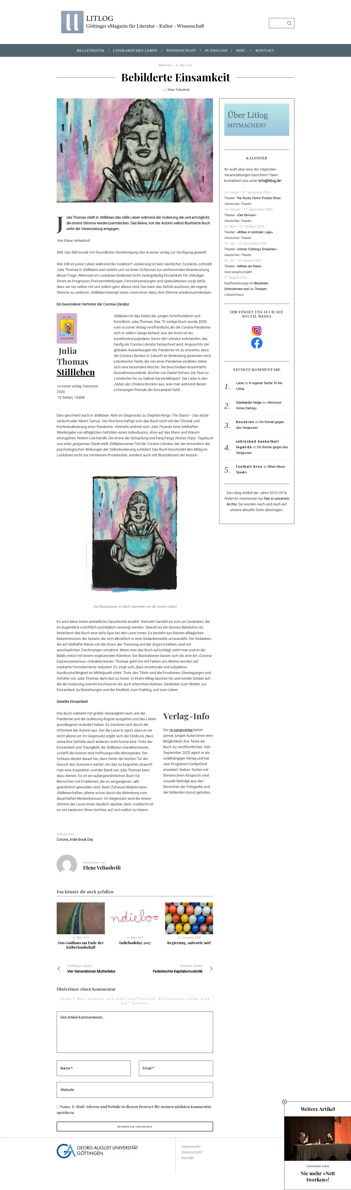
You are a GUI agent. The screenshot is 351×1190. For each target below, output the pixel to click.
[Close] (284, 1101)
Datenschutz (192, 1152)
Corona (62, 839)
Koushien (245, 422)
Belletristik (165, 65)
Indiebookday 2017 (135, 942)
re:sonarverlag (181, 730)
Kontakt (188, 1158)
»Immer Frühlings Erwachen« (256, 249)
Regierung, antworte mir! (189, 942)
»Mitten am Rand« (249, 266)
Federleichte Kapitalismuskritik (178, 968)
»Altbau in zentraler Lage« (254, 232)
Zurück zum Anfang (274, 1181)
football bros (249, 467)
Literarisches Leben (318, 1166)
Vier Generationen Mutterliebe (91, 968)
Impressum (191, 1146)
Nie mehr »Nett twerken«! (318, 1176)
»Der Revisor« (246, 215)
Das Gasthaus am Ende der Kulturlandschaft (81, 945)
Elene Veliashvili (178, 89)
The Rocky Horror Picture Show (258, 198)
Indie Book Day (81, 839)
